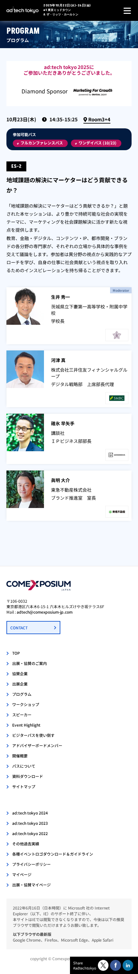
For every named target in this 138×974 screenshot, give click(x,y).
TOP (16, 653)
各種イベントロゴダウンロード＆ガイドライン (52, 854)
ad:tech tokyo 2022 (30, 833)
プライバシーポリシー (31, 864)
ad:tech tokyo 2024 (30, 812)
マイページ (21, 874)
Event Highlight (26, 725)
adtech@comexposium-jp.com (45, 612)
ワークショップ (25, 704)
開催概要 (20, 755)
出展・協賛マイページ (31, 884)
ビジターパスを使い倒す (33, 735)
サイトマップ (23, 786)
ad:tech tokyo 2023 (30, 823)
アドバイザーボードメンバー (37, 745)
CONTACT (19, 627)
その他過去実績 (25, 843)
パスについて (23, 766)
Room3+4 (99, 119)
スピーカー (21, 714)
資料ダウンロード (27, 776)
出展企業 (20, 683)
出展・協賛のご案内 (29, 663)
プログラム (21, 694)
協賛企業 (20, 673)
